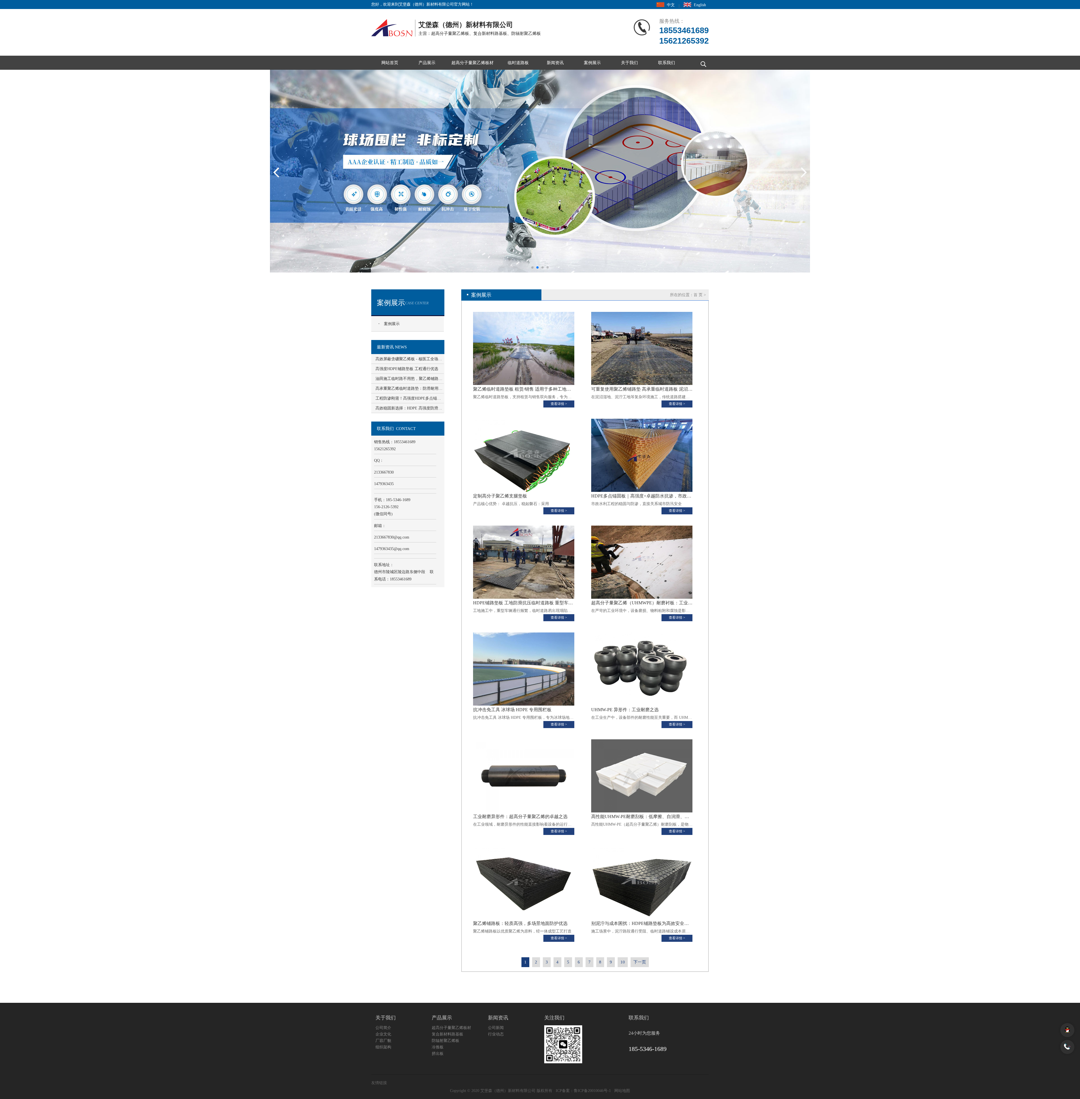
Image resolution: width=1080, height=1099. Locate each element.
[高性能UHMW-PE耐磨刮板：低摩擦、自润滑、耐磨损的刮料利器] (641, 775)
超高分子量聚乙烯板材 (472, 62)
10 (622, 962)
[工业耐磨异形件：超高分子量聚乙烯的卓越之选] (523, 775)
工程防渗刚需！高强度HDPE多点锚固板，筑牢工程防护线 (409, 398)
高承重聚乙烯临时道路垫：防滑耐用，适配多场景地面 (409, 388)
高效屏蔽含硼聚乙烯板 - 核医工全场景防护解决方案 (409, 359)
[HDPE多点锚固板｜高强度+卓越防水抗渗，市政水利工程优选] (641, 455)
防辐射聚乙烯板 (445, 1041)
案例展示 (592, 62)
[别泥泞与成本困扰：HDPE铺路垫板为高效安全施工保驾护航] (641, 882)
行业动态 (496, 1034)
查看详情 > (559, 404)
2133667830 (391, 537)
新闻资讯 (555, 62)
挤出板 (438, 1053)
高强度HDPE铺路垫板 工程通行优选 (406, 369)
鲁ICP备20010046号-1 (592, 1091)
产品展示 (426, 62)
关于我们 (629, 62)
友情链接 (379, 1083)
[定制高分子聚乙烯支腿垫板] (523, 455)
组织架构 (383, 1047)
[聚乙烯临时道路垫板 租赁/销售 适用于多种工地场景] (523, 348)
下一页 (639, 962)
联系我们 (666, 62)
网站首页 (389, 62)
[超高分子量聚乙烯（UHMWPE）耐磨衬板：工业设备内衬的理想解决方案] (641, 562)
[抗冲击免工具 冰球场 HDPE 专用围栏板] (523, 669)
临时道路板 (518, 62)
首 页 (698, 295)
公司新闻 (496, 1028)
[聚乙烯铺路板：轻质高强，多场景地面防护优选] (523, 882)
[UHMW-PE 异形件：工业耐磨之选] (641, 669)
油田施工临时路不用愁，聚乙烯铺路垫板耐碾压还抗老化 (409, 379)
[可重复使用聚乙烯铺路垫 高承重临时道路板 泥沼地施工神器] (641, 348)
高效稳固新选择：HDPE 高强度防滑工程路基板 (409, 408)
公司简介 (383, 1028)
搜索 (702, 63)
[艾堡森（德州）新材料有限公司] (393, 26)
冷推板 (438, 1047)
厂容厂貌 (383, 1041)
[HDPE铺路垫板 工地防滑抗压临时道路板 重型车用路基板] (523, 562)
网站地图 (622, 1091)
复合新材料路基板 (447, 1034)
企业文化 (383, 1034)
